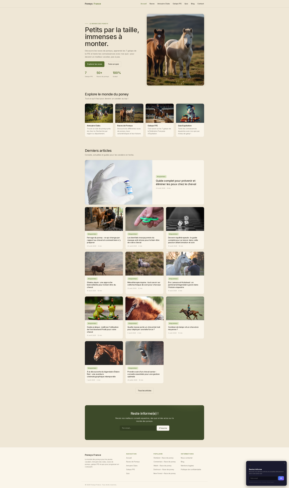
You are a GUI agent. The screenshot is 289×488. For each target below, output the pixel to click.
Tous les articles (144, 391)
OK (281, 478)
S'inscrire (163, 428)
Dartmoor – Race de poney (164, 469)
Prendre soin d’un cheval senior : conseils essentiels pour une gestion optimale (143, 374)
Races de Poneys (133, 462)
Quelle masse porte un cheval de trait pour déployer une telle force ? (143, 328)
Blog (193, 4)
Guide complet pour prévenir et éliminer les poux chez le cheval (176, 182)
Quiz (186, 4)
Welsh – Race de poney (162, 466)
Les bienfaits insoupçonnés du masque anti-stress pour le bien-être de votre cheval (143, 240)
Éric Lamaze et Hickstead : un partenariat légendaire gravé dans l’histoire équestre (183, 284)
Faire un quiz (113, 64)
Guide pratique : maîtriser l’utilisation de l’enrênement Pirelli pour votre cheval (103, 329)
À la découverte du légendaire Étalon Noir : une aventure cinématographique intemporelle (103, 374)
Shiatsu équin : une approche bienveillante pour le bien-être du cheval (101, 284)
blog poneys (161, 176)
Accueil (144, 4)
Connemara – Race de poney (165, 462)
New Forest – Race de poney (165, 473)
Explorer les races (94, 64)
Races (152, 4)
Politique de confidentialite (191, 469)
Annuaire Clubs (163, 4)
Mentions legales (187, 466)
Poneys (93, 3)
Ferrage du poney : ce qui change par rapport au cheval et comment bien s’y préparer (104, 240)
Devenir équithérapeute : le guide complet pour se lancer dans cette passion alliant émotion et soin (183, 240)
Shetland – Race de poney (164, 458)
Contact (200, 4)
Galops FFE (177, 4)
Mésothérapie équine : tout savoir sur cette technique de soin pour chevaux (144, 283)
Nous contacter (187, 458)
